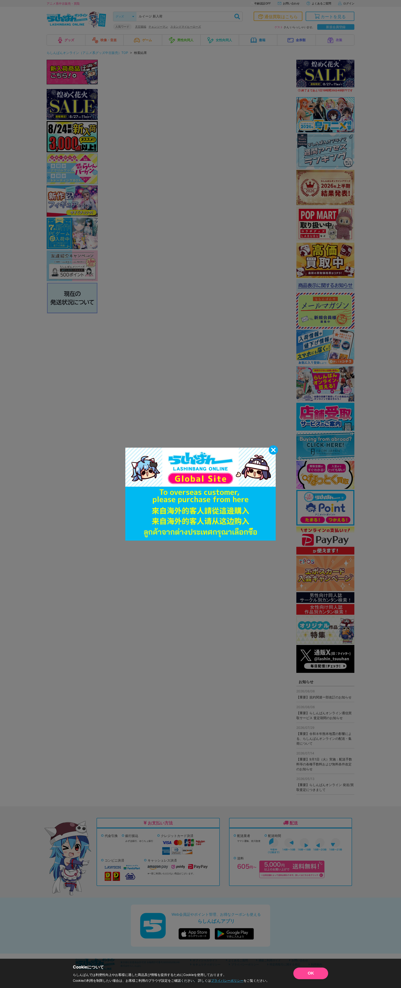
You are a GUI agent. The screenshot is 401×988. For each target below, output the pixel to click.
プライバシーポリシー (227, 980)
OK (311, 973)
